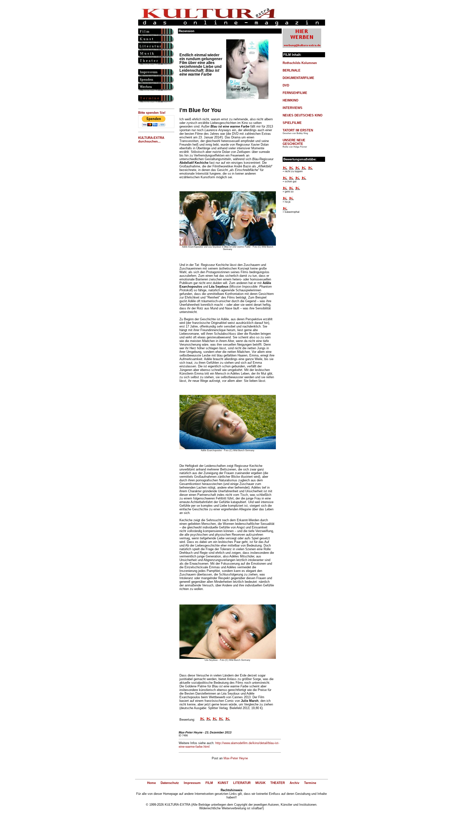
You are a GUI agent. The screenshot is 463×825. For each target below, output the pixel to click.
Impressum (192, 783)
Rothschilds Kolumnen (300, 63)
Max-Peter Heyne (236, 758)
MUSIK (260, 783)
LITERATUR (242, 783)
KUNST (223, 783)
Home (151, 783)
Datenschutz (170, 783)
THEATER (277, 783)
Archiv (294, 783)
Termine (310, 783)
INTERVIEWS (292, 108)
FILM (209, 783)
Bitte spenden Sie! (151, 112)
